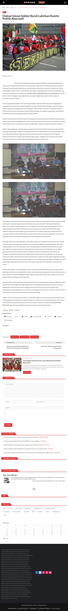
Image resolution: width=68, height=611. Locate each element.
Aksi (5, 508)
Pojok (4, 12)
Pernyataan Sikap (16, 511)
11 (16, 530)
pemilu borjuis (34, 337)
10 (7, 530)
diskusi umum (15, 337)
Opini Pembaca (37, 508)
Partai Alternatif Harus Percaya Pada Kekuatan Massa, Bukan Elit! (42, 362)
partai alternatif (24, 337)
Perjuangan (6, 511)
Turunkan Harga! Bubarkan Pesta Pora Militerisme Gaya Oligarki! (21, 441)
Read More (27, 372)
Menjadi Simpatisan (23, 608)
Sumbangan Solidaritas (44, 608)
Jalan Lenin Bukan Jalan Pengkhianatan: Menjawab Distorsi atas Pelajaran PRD (25, 448)
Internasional (18, 508)
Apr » (7, 538)
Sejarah (47, 511)
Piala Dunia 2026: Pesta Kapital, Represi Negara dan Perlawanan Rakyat (23, 445)
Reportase (39, 511)
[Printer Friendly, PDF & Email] (11, 310)
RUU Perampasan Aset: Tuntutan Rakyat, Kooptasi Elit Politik (21, 437)
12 (25, 530)
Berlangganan (33, 608)
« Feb (4, 538)
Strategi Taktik (55, 511)
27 (34, 533)
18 (16, 532)
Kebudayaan (28, 508)
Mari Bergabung (12, 608)
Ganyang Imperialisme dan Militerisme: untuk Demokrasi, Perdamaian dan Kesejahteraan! (28, 452)
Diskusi (10, 508)
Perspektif (26, 511)
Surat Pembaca (56, 608)
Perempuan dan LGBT (49, 508)
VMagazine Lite (42, 605)
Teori (5, 515)
